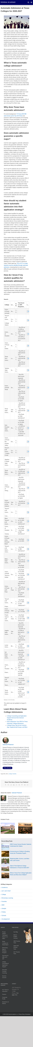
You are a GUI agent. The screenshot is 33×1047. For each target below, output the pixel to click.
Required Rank (16, 304)
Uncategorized (6, 919)
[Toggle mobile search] (28, 2)
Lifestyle (4, 908)
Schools (4, 915)
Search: (6, 299)
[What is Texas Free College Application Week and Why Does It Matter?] (25, 823)
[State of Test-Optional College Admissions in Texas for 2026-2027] (8, 823)
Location (13, 304)
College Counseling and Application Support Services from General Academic (17, 717)
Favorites (14, 773)
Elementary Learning (7, 898)
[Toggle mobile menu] (31, 2)
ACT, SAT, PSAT (6, 891)
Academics (5, 887)
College (7, 304)
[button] (2, 828)
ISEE (3, 905)
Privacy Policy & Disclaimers (24, 1014)
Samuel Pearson (8, 744)
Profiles (4, 912)
